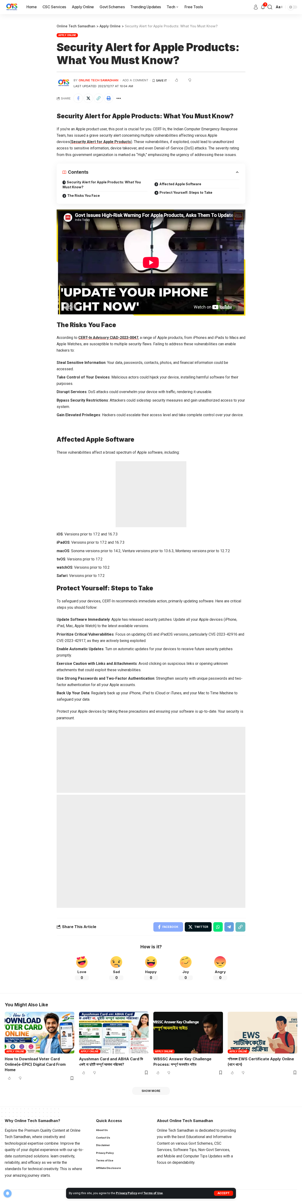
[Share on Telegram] (229, 927)
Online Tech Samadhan (98, 80)
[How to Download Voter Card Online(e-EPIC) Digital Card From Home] (39, 1032)
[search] (270, 7)
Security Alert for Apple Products (101, 142)
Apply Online (67, 35)
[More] (118, 98)
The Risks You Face (83, 195)
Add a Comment (135, 80)
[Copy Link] (98, 98)
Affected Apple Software (180, 184)
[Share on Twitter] (88, 98)
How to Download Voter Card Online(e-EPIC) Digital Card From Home (35, 1064)
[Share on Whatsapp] (218, 927)
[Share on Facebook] (78, 98)
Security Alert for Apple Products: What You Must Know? (102, 184)
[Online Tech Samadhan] (12, 7)
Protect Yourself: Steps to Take (185, 192)
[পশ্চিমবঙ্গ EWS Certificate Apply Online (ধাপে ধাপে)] (262, 1032)
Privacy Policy (126, 1193)
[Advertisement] (151, 494)
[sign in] (255, 7)
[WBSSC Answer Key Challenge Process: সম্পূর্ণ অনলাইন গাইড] (188, 1032)
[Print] (108, 98)
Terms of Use (153, 1193)
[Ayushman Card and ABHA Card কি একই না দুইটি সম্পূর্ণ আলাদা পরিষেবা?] (114, 1032)
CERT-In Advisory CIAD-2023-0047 (108, 337)
